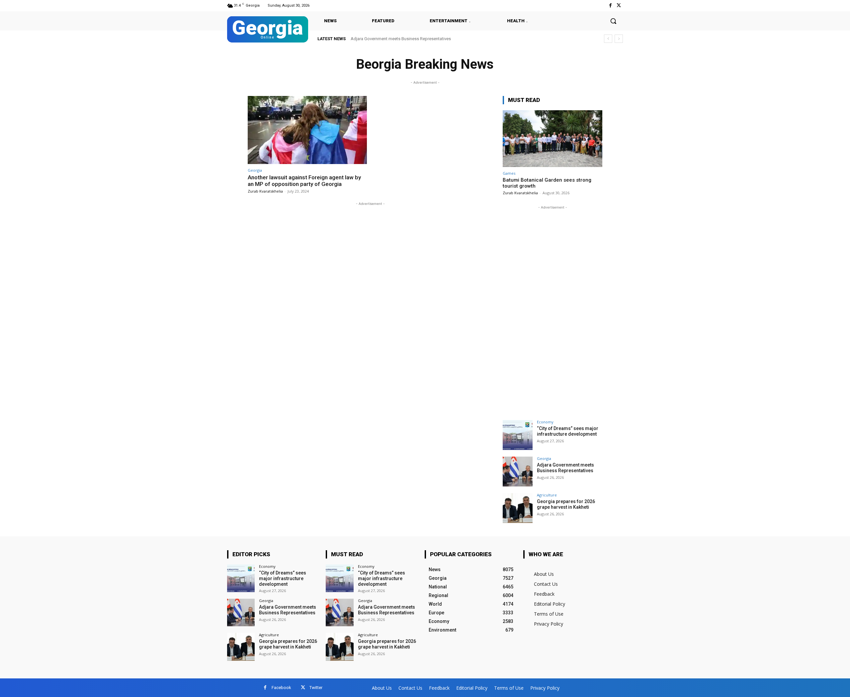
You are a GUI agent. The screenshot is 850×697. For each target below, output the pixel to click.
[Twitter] (619, 5)
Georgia (255, 170)
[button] (613, 21)
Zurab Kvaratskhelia (265, 191)
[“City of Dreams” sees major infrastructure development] (518, 435)
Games (509, 173)
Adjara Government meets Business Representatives (565, 467)
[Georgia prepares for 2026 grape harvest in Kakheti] (518, 508)
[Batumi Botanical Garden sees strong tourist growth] (552, 138)
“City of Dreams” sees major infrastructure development (567, 431)
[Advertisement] (552, 310)
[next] (619, 39)
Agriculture (547, 495)
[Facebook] (610, 5)
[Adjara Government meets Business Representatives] (518, 471)
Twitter (315, 687)
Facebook (281, 687)
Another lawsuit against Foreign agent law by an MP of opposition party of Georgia (304, 180)
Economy (545, 422)
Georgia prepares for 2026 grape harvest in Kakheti (404, 38)
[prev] (608, 39)
